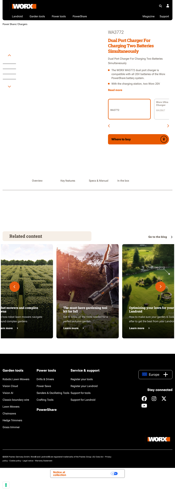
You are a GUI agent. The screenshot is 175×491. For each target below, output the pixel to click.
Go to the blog (158, 236)
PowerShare (47, 410)
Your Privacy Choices (94, 473)
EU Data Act (98, 457)
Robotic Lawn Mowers (16, 379)
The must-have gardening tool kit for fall (85, 310)
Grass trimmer (11, 427)
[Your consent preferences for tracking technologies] (6, 485)
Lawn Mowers (11, 406)
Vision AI (8, 393)
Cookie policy (15, 461)
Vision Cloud (10, 386)
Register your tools (82, 379)
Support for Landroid (83, 399)
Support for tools (81, 393)
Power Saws (44, 386)
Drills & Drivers (45, 379)
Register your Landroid (84, 386)
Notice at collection (59, 473)
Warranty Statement (43, 461)
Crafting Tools (45, 399)
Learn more (70, 328)
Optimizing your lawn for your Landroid (151, 310)
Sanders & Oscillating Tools (53, 393)
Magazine (148, 16)
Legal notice (28, 461)
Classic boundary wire (16, 399)
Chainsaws (9, 413)
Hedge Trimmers (12, 420)
